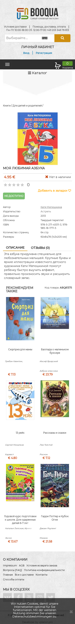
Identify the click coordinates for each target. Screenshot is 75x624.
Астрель (46, 211)
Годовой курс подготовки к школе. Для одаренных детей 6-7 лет (20, 520)
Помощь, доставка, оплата (49, 26)
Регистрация (44, 52)
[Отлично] (22, 183)
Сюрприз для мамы (20, 349)
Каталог (39, 73)
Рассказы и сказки (54, 432)
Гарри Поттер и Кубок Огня (55, 518)
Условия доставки (15, 26)
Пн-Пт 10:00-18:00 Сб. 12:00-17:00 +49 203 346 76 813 (37, 30)
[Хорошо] (18, 183)
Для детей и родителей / (28, 105)
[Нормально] (13, 183)
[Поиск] (62, 38)
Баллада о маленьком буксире (55, 351)
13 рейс (20, 432)
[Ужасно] (5, 183)
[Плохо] (9, 183)
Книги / (8, 105)
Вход (26, 52)
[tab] (15, 248)
